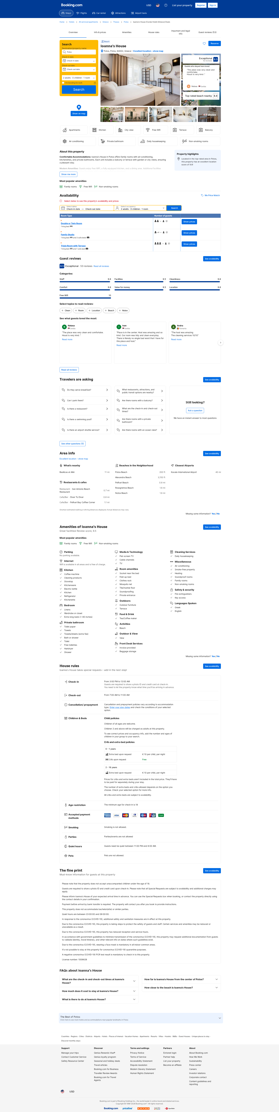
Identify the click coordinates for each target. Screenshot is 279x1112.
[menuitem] (66, 13)
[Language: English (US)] (157, 5)
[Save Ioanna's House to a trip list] (204, 43)
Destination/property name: (74, 48)
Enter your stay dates (120, 707)
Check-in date (68, 57)
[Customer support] (165, 5)
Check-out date (68, 65)
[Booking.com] (71, 5)
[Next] (217, 79)
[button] (79, 77)
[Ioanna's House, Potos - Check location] (102, 51)
